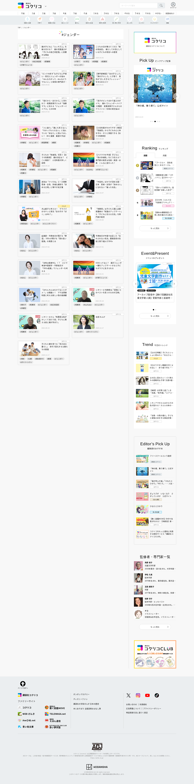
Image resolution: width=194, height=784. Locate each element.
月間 (165, 155)
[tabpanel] (155, 96)
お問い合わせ (131, 704)
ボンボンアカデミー (81, 694)
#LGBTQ (90, 170)
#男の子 (23, 305)
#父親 (30, 359)
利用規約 (143, 704)
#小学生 (86, 61)
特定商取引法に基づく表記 (137, 712)
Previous (134, 96)
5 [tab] (159, 121)
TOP (19, 27)
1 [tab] (151, 121)
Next (176, 96)
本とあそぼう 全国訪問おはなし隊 (87, 708)
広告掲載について (133, 708)
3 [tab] (155, 121)
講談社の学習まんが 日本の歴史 (86, 704)
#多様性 (23, 142)
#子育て (77, 61)
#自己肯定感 (36, 61)
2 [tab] (153, 121)
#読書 (54, 142)
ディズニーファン (80, 699)
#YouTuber (88, 305)
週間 (145, 155)
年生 (96, 13)
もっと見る (155, 228)
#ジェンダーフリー (49, 224)
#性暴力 (77, 146)
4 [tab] (157, 121)
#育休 (22, 359)
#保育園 (95, 61)
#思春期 (47, 61)
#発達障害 (44, 142)
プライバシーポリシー (152, 708)
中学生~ (158, 13)
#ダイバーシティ (92, 332)
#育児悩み (23, 224)
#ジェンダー (24, 61)
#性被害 (107, 142)
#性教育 (104, 61)
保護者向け (169, 13)
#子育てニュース (26, 65)
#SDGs (22, 251)
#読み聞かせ (39, 359)
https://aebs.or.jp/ (96, 758)
